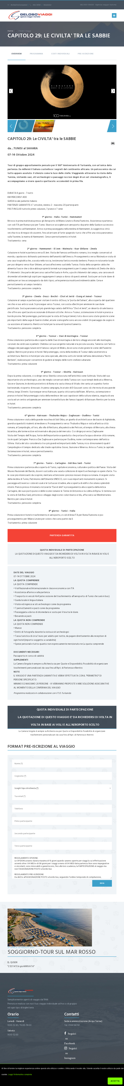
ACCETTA (115, 1081)
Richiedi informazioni (19, 5)
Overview (16, 53)
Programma (36, 53)
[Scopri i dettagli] (50, 927)
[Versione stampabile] (113, 143)
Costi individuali (60, 53)
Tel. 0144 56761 (72, 1025)
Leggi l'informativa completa (20, 1074)
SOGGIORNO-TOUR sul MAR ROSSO (52, 952)
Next (112, 91)
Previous (11, 91)
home (10, 31)
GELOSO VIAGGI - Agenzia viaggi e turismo (98, 4)
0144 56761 (37, 5)
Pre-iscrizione (85, 53)
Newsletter (47, 5)
